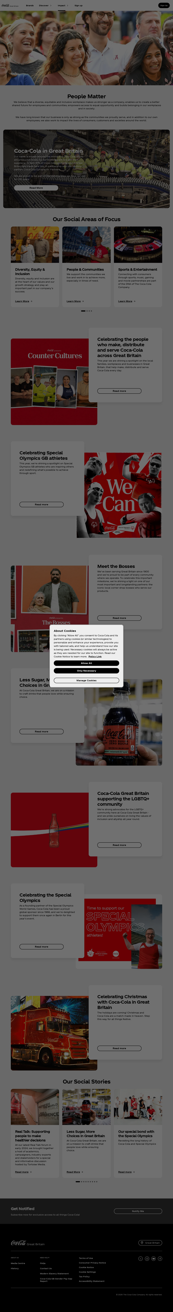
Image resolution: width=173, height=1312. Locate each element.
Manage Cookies (86, 680)
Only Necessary (86, 670)
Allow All (86, 663)
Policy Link (95, 656)
